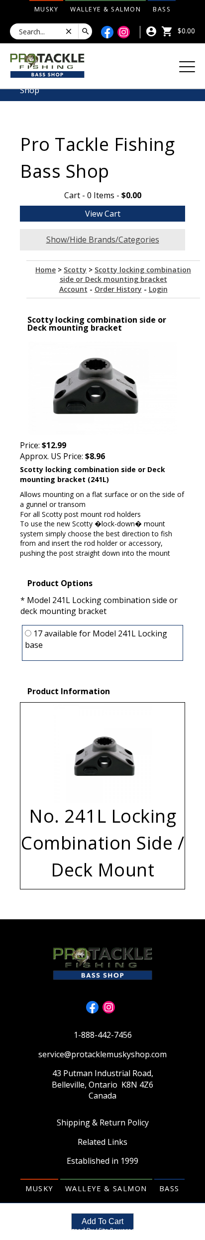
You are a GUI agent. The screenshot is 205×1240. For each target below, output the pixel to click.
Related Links (102, 1141)
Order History (118, 289)
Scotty (75, 269)
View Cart (102, 213)
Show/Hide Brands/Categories (102, 239)
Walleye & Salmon (105, 9)
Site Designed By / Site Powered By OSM (102, 1230)
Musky (46, 9)
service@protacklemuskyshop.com (102, 1054)
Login (158, 289)
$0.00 (185, 30)
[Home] (47, 64)
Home (45, 269)
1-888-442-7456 (103, 1034)
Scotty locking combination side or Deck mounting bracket (126, 274)
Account (73, 289)
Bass (162, 9)
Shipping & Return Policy (103, 1122)
